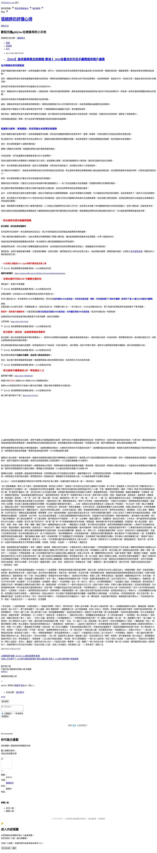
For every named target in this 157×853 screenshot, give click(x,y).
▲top (3, 697)
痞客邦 (17, 685)
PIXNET (60, 819)
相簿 (8, 43)
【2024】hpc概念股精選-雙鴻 (27, 656)
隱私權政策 (92, 819)
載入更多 (5, 701)
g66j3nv (4, 671)
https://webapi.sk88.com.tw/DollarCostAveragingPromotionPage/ (40, 273)
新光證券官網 (136, 251)
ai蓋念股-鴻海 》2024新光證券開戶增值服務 (59, 659)
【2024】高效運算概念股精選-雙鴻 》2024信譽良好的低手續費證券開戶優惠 (55, 59)
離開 (14, 848)
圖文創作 (20, 692)
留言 (23, 685)
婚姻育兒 (21, 38)
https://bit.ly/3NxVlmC (20, 321)
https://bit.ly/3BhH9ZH (24, 376)
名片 (8, 49)
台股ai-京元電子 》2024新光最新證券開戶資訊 (21, 659)
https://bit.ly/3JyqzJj (30, 395)
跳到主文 (5, 26)
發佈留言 (5, 716)
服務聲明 (102, 819)
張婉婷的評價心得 (16, 19)
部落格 (9, 46)
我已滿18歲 (6, 848)
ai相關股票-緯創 (8, 656)
